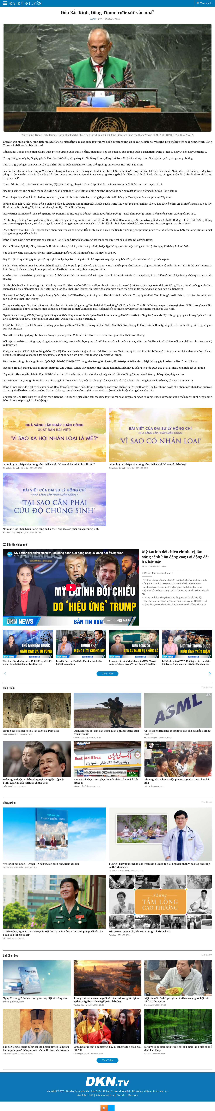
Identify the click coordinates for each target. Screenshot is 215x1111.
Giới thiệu (81, 1095)
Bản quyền (133, 1095)
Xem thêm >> (207, 687)
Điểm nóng (7, 786)
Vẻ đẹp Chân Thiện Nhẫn (13, 867)
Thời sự (147, 786)
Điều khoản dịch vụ (105, 1095)
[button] (210, 673)
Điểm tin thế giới (80, 738)
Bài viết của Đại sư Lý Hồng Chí (15, 468)
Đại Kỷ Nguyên (106, 1091)
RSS (91, 1095)
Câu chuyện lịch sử (10, 1054)
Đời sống (112, 935)
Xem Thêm (107, 673)
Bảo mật (121, 1095)
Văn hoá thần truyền (82, 1005)
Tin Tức (145, 567)
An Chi (93, 19)
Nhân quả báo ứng (10, 734)
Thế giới (6, 1002)
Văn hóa (6, 938)
